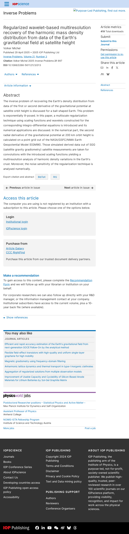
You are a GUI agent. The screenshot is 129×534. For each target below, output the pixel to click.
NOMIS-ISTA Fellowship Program (21, 419)
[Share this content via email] (102, 67)
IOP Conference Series (17, 467)
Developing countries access (21, 482)
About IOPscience (14, 472)
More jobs (8, 428)
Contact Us (10, 477)
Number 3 (41, 56)
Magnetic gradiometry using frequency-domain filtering (35, 361)
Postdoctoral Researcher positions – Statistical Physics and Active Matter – (44, 402)
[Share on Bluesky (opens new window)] (108, 74)
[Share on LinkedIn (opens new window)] (107, 67)
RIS (55, 176)
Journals (8, 456)
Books (7, 461)
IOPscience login (16, 228)
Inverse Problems (19, 13)
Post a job (90, 428)
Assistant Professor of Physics (19, 411)
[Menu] (6, 4)
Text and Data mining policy (64, 481)
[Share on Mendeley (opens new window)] (102, 74)
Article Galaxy (15, 248)
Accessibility (11, 497)
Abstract (105, 84)
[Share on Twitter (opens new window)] (117, 67)
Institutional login (17, 221)
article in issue (25, 187)
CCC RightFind (15, 252)
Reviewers (52, 503)
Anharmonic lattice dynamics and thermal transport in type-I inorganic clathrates (49, 366)
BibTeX (42, 176)
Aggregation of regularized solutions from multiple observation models (43, 371)
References (29, 74)
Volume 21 (29, 56)
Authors (9, 74)
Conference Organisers (60, 508)
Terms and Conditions (60, 466)
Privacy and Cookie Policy (62, 476)
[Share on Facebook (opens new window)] (112, 67)
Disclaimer (52, 471)
